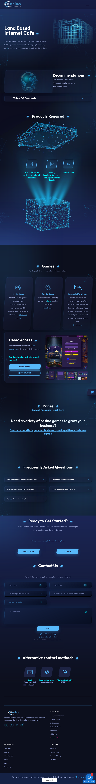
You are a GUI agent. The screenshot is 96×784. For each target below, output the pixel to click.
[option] (50, 375)
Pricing (6, 752)
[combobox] (25, 602)
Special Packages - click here (48, 409)
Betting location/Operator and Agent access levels (51, 176)
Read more (48, 308)
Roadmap (7, 767)
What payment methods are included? (21, 489)
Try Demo (7, 749)
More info (79, 777)
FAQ (5, 763)
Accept (49, 780)
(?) (55, 634)
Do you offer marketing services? (64, 489)
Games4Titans (55, 738)
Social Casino (54, 723)
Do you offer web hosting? (16, 499)
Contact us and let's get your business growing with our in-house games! (48, 431)
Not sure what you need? (48, 541)
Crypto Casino (55, 719)
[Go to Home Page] (12, 4)
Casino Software (55, 727)
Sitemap (53, 760)
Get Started (8, 756)
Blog (6, 760)
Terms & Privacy (55, 756)
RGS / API (53, 730)
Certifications (54, 752)
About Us (53, 749)
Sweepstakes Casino (57, 716)
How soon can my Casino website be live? (22, 480)
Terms (57, 639)
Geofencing (68, 172)
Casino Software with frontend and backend (31, 175)
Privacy (52, 639)
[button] (48, 99)
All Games (53, 734)
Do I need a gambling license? (63, 480)
